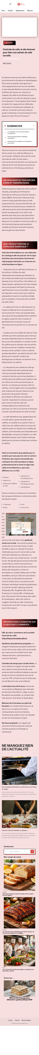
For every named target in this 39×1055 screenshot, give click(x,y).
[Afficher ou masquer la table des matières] (28, 126)
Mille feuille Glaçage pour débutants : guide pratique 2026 (19, 999)
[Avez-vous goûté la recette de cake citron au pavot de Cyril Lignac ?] (19, 875)
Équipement (6, 783)
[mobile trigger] (11, 4)
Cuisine (9, 43)
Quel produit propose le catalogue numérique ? (17, 137)
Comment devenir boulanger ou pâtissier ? (15, 830)
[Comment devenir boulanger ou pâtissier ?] (19, 814)
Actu (4, 826)
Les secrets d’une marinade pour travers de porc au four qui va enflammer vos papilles (18, 932)
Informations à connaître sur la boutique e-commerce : (20, 142)
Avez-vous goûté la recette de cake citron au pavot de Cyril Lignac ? (18, 894)
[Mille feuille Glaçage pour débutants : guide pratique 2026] (19, 988)
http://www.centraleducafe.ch (14, 638)
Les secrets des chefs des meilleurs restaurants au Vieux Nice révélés (18, 970)
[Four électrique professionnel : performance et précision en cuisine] (19, 771)
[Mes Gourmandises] (21, 4)
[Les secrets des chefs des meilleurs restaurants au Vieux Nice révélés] (19, 950)
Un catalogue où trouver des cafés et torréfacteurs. (18, 132)
